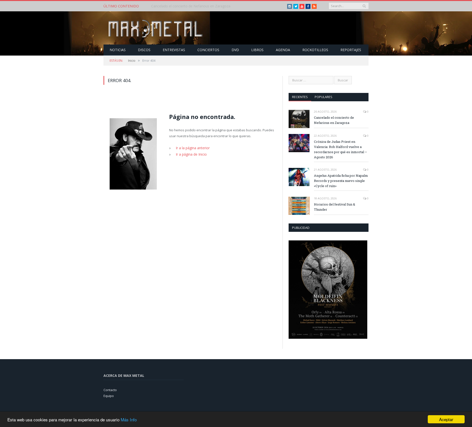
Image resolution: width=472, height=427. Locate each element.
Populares (323, 97)
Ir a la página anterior (192, 148)
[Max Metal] (156, 28)
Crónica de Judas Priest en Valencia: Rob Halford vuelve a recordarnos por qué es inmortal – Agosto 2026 (207, 6)
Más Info (129, 419)
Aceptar (446, 419)
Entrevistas (174, 49)
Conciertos (208, 49)
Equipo (108, 396)
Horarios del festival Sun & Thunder (334, 207)
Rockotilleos (315, 49)
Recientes (300, 97)
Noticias (118, 49)
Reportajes (350, 49)
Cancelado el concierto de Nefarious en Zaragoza (334, 120)
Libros (257, 49)
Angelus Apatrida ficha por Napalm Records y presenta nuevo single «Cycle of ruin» (341, 180)
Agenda (283, 49)
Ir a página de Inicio (190, 154)
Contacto (110, 390)
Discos (144, 49)
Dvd (235, 49)
